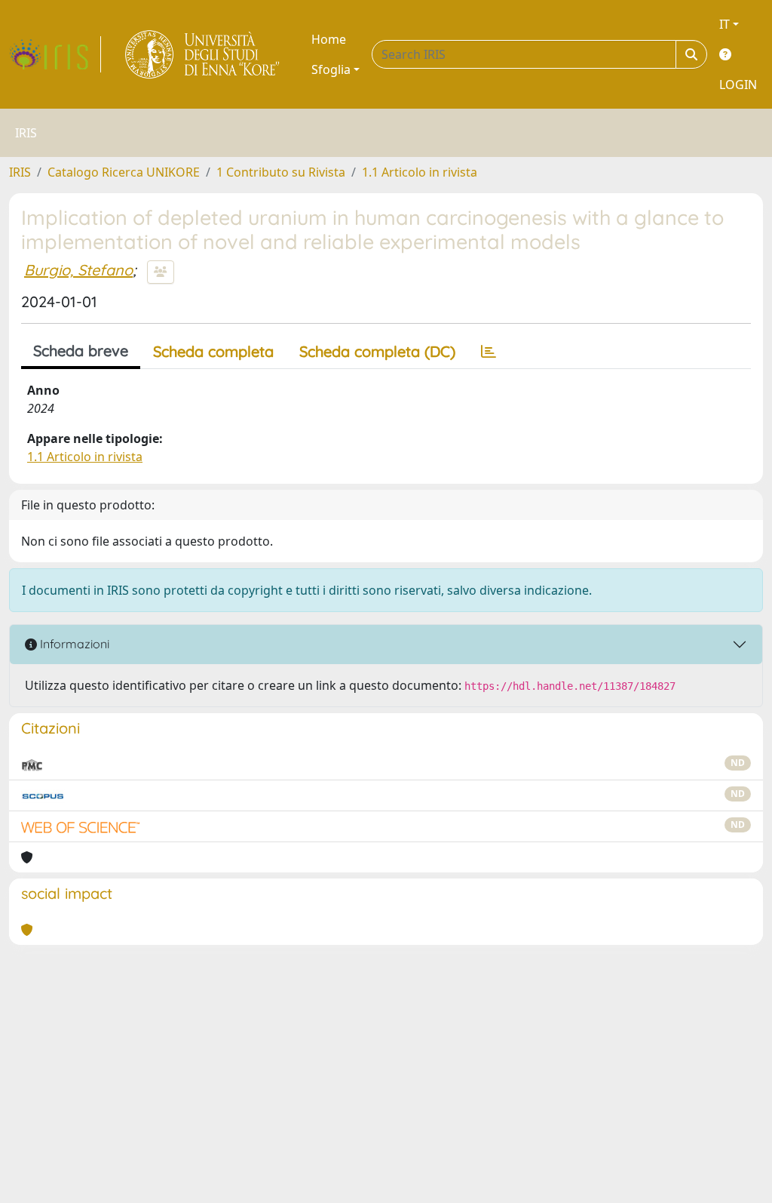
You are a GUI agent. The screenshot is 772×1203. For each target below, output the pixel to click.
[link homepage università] (203, 54)
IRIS (20, 172)
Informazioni (73, 643)
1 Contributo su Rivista (280, 172)
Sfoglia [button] (331, 69)
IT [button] (724, 24)
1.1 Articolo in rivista (419, 172)
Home (328, 39)
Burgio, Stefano (78, 269)
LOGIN (738, 84)
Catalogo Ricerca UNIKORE (123, 172)
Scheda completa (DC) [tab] (377, 351)
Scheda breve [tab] (80, 350)
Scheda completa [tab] (213, 351)
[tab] (488, 352)
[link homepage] (55, 54)
